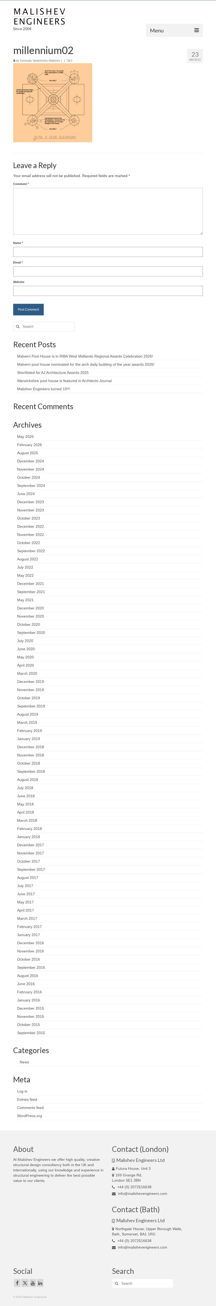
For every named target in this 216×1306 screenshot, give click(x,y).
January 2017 (28, 935)
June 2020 (26, 649)
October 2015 (28, 1025)
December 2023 (30, 502)
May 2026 (25, 436)
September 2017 (31, 869)
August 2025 (27, 453)
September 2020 (31, 632)
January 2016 (28, 1000)
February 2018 (29, 828)
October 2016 (28, 959)
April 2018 (25, 812)
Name (18, 242)
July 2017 (25, 886)
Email (18, 262)
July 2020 (25, 641)
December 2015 (30, 1008)
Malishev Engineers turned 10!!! (43, 389)
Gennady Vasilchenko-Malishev (40, 60)
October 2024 (28, 477)
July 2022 (25, 567)
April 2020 (25, 665)
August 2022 (27, 559)
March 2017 (27, 918)
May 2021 (25, 600)
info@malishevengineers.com (142, 1193)
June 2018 (26, 796)
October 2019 (28, 698)
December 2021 (30, 583)
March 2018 (27, 820)
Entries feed (27, 1099)
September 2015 (31, 1033)
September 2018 (31, 771)
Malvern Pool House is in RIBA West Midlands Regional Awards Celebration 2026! (85, 356)
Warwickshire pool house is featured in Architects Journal (64, 381)
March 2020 (27, 673)
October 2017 (28, 861)
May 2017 (25, 902)
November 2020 (30, 616)
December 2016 (30, 943)
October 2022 (28, 543)
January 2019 (28, 739)
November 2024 (30, 469)
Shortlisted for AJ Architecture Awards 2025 (53, 372)
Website (18, 281)
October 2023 (28, 518)
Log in (22, 1091)
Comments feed (30, 1108)
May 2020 (25, 657)
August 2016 (27, 976)
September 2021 (31, 592)
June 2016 (26, 984)
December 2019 (30, 681)
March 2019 (27, 722)
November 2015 (30, 1016)
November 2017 (30, 853)
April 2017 (25, 910)
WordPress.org (29, 1116)
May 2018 (25, 804)
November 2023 (30, 510)
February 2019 (29, 730)
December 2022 (30, 526)
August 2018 (27, 779)
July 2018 (25, 788)
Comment (21, 183)
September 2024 (31, 485)
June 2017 (26, 894)
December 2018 (30, 747)
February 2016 (29, 992)
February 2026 (29, 445)
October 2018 (28, 763)
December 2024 (30, 461)
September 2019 (31, 706)
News (24, 1062)
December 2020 (30, 608)
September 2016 (31, 967)
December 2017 (30, 845)
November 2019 (30, 690)
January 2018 (28, 837)
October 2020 (28, 624)
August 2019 (27, 714)
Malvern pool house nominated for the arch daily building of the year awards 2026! (85, 364)
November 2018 (30, 755)
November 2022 (30, 534)
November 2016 (30, 951)
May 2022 (25, 575)
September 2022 (31, 551)
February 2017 (29, 927)
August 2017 (27, 877)
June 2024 (26, 494)
